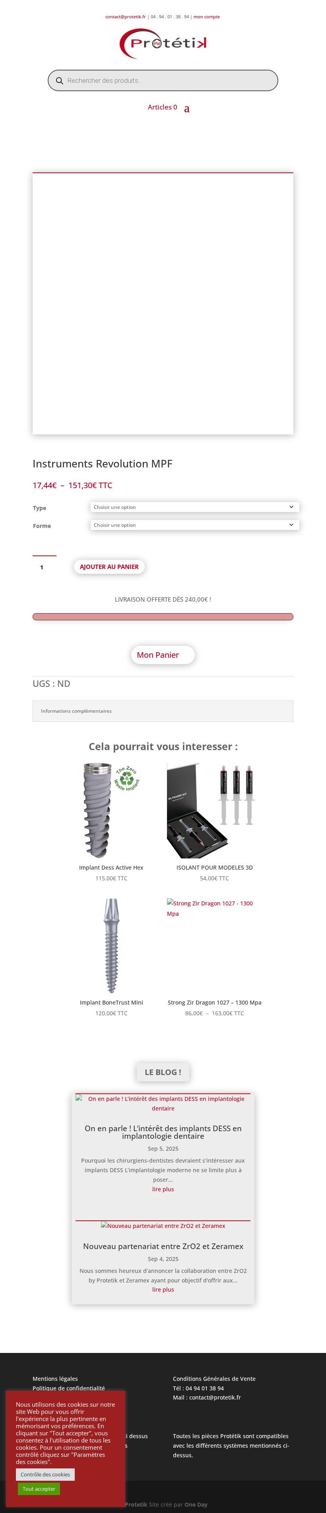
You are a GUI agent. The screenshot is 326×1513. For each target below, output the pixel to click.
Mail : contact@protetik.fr (207, 1397)
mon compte (207, 17)
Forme (42, 526)
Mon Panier (158, 654)
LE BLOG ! (163, 1072)
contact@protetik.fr (126, 17)
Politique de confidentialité (69, 1388)
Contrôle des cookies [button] (45, 1474)
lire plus (163, 1189)
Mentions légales (55, 1378)
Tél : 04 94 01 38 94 (198, 1388)
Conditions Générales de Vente (214, 1378)
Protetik (137, 1504)
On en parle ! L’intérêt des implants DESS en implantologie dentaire (163, 1132)
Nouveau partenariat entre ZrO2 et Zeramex (163, 1246)
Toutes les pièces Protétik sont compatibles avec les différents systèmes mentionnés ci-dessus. (231, 1445)
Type (39, 508)
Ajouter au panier (109, 567)
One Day (196, 1504)
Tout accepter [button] (39, 1488)
